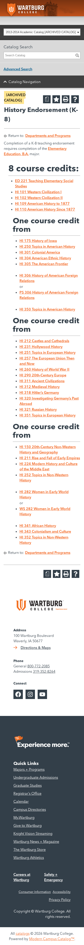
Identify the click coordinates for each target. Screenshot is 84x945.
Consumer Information (35, 892)
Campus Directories (29, 809)
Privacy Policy (60, 899)
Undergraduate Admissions (35, 777)
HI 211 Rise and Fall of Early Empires (49, 458)
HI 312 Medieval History (39, 386)
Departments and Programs (48, 135)
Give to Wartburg (27, 825)
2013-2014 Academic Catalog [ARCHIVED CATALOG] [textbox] (41, 32)
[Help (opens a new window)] (75, 99)
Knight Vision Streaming (32, 833)
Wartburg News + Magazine (36, 841)
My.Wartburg (23, 817)
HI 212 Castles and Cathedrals (44, 341)
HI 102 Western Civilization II (39, 197)
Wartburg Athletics (28, 857)
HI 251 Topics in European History (47, 352)
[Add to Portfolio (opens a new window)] (56, 99)
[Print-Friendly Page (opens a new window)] (65, 99)
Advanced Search (18, 69)
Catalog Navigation (25, 81)
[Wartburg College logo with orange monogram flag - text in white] (31, 8)
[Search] (77, 55)
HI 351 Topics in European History (47, 415)
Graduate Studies (27, 785)
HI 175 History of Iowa (38, 240)
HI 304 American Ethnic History (45, 258)
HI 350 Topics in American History (47, 309)
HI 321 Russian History (38, 409)
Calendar (21, 801)
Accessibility (62, 892)
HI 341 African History (37, 525)
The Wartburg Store (29, 849)
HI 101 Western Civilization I (38, 192)
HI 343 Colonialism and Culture (45, 531)
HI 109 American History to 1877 (42, 203)
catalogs (23, 933)
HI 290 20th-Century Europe (42, 375)
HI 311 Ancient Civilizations (42, 381)
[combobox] (42, 32)
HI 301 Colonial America (39, 252)
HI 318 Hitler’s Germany (39, 392)
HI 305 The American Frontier (43, 264)
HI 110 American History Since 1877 (45, 209)
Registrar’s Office (27, 793)
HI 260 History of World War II (44, 369)
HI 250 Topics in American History (47, 246)
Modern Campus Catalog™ (51, 939)
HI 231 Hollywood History (40, 346)
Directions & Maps (36, 647)
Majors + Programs (29, 769)
